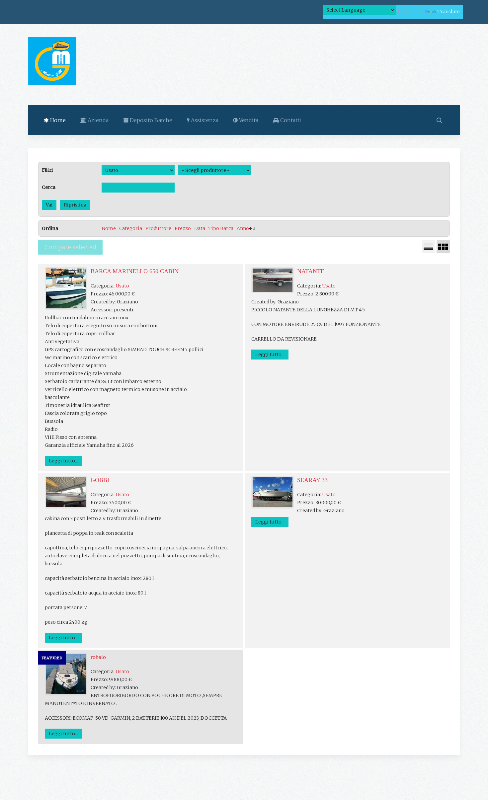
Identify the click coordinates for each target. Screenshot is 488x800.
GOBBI (100, 480)
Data (199, 228)
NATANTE (310, 271)
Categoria (130, 228)
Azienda (97, 120)
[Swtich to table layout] (428, 246)
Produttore (158, 228)
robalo (98, 657)
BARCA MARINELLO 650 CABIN (135, 271)
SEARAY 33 (312, 480)
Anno (243, 228)
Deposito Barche (150, 120)
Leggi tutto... (63, 461)
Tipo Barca (220, 228)
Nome (109, 228)
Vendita (248, 120)
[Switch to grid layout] (443, 246)
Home (57, 120)
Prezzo (183, 228)
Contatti (290, 120)
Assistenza (204, 120)
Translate (449, 12)
